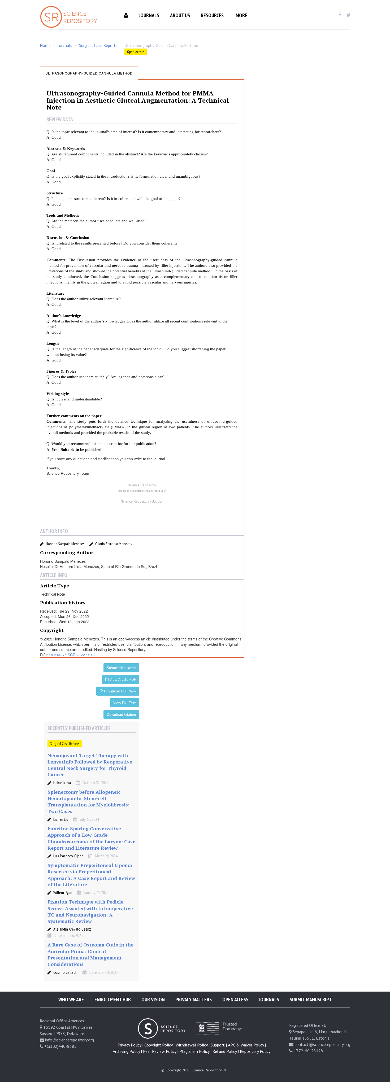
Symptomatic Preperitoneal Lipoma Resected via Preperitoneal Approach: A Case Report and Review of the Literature (91, 875)
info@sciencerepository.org (69, 1039)
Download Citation (121, 714)
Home (45, 45)
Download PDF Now (119, 691)
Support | (219, 1045)
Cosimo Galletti (65, 972)
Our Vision (153, 999)
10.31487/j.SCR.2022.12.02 (72, 654)
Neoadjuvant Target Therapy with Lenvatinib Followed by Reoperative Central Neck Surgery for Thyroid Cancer (89, 765)
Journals (149, 15)
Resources (212, 15)
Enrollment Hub (112, 999)
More (241, 15)
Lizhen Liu (60, 819)
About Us (180, 15)
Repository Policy (255, 1051)
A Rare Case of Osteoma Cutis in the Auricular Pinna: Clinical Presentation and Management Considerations (90, 954)
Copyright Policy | (159, 1045)
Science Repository (142, 485)
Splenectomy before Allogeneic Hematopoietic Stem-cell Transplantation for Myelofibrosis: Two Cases (88, 801)
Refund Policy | (226, 1051)
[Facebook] (339, 15)
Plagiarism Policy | (195, 1051)
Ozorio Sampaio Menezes (113, 543)
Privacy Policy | (130, 1045)
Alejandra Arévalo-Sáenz (72, 929)
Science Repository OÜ (210, 1070)
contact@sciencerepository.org (322, 1044)
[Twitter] (348, 15)
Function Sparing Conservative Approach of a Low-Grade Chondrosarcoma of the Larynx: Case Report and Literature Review (91, 838)
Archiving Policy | (127, 1051)
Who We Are (71, 999)
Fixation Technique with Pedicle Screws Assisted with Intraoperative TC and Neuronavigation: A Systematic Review (90, 911)
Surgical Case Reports (98, 45)
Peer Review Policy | (160, 1051)
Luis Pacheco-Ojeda (68, 855)
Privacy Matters (193, 999)
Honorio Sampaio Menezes (65, 543)
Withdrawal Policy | (193, 1045)
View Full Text (124, 702)
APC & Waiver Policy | (247, 1045)
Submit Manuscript (121, 667)
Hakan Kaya (62, 782)
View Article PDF (122, 679)
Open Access (235, 999)
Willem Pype (62, 892)
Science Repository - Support (142, 501)
